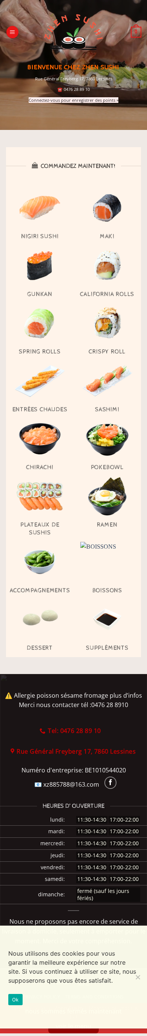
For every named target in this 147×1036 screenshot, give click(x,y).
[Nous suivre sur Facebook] (110, 783)
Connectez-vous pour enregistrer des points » (73, 100)
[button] (12, 32)
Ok (15, 1000)
